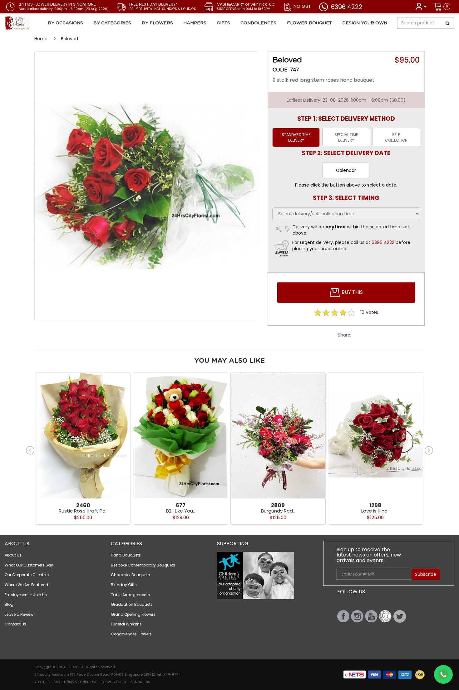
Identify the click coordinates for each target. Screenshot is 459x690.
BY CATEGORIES (112, 23)
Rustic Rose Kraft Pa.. (83, 511)
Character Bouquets (130, 574)
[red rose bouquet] (146, 185)
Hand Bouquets (126, 555)
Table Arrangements (130, 594)
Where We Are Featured (26, 584)
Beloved (69, 39)
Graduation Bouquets (132, 604)
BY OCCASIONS (65, 23)
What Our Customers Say (29, 565)
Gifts (223, 23)
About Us (13, 555)
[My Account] (421, 6)
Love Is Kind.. (375, 511)
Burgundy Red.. (278, 511)
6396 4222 (347, 6)
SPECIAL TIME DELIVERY (346, 137)
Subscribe (425, 574)
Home (40, 39)
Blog (9, 604)
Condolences (258, 23)
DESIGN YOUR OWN (364, 23)
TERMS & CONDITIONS (80, 682)
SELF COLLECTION (396, 137)
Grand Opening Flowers (133, 614)
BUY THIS (351, 291)
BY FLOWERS (157, 23)
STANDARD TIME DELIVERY (296, 137)
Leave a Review (19, 614)
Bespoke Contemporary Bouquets (143, 565)
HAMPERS (194, 23)
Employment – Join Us (26, 594)
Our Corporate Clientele (27, 574)
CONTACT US (140, 682)
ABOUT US (42, 682)
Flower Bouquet (309, 23)
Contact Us (15, 624)
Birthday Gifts (124, 584)
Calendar (346, 170)
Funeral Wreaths (126, 624)
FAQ (57, 682)
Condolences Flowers (131, 634)
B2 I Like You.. (180, 511)
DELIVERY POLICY (113, 682)
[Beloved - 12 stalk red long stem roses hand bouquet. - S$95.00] (41, 23)
